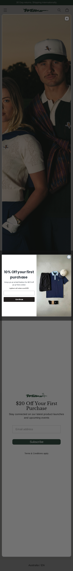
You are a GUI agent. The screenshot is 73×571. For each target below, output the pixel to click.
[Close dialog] (69, 256)
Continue (19, 299)
